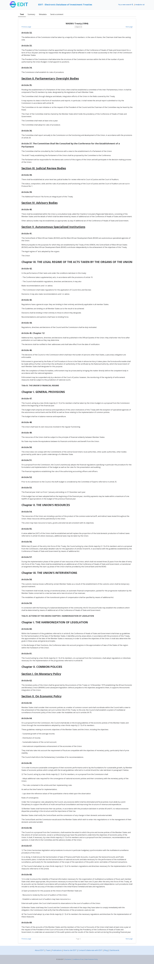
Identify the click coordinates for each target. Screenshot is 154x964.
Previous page (26, 27)
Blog (106, 950)
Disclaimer (68, 959)
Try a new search (125, 5)
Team (48, 950)
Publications (57, 950)
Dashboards (114, 950)
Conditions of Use (78, 959)
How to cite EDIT (70, 950)
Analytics (139, 5)
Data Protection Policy (91, 959)
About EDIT (39, 950)
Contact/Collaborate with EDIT (90, 950)
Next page (129, 27)
